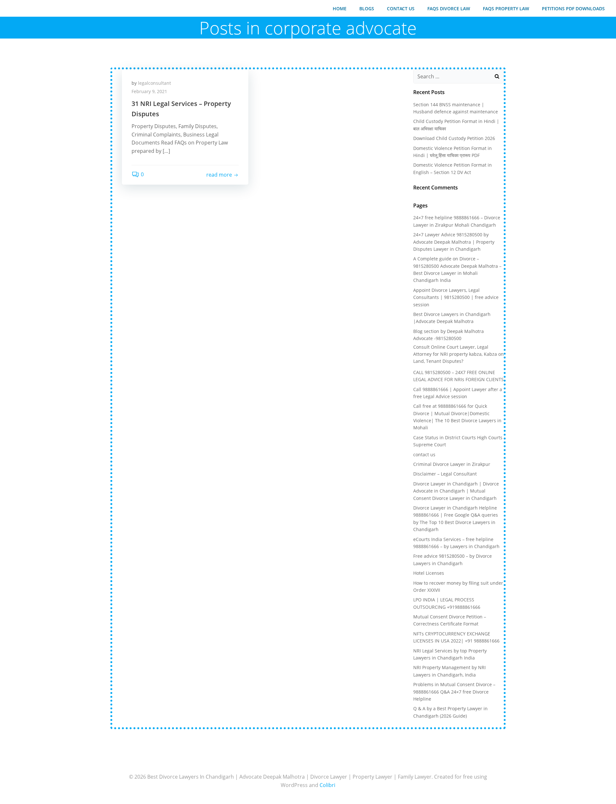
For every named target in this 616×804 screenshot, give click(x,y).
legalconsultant (154, 83)
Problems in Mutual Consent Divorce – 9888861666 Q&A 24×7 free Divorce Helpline (454, 691)
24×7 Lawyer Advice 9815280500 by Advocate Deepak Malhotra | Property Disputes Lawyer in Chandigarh (453, 242)
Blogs (366, 8)
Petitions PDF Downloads (573, 8)
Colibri (327, 785)
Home (339, 8)
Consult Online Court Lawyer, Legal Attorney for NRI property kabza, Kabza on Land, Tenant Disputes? (458, 354)
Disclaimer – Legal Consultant (445, 474)
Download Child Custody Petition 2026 (454, 138)
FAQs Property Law (506, 8)
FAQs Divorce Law (448, 8)
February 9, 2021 (149, 91)
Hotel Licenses (428, 573)
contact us (401, 8)
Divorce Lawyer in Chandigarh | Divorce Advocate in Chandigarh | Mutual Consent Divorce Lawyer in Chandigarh (456, 491)
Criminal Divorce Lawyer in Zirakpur (451, 464)
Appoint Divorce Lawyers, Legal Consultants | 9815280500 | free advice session (456, 297)
